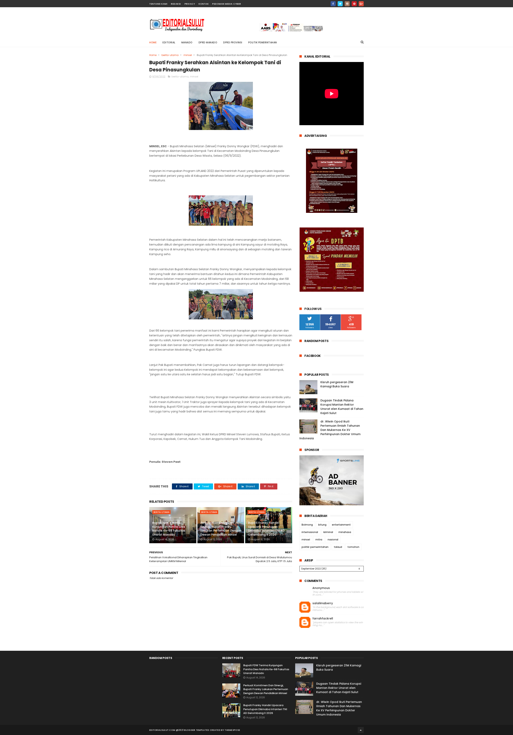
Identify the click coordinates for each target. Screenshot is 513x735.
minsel (188, 55)
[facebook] (333, 3)
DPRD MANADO (208, 42)
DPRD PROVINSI (232, 42)
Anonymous (321, 588)
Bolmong (307, 524)
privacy (190, 3)
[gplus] (361, 3)
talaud (338, 547)
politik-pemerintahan (315, 547)
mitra (318, 539)
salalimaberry (322, 603)
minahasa (344, 532)
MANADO (187, 42)
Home (153, 42)
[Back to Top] (361, 730)
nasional (333, 539)
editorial (169, 42)
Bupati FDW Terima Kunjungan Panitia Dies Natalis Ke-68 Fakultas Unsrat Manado (168, 529)
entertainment (341, 524)
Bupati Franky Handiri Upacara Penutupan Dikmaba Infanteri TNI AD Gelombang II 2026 (266, 529)
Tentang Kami (158, 3)
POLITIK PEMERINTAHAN (262, 42)
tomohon (353, 547)
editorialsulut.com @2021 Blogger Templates (179, 730)
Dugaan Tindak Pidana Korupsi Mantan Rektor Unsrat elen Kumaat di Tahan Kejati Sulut (341, 406)
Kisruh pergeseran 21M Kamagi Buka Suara (336, 384)
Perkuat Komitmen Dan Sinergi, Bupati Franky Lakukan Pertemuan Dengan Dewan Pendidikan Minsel (220, 529)
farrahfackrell (322, 618)
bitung (322, 524)
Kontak (204, 3)
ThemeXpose (232, 730)
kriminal (328, 532)
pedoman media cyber (226, 3)
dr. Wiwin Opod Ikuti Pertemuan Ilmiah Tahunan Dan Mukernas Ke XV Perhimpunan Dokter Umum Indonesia (330, 429)
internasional (310, 532)
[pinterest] (354, 3)
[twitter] (340, 3)
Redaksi (176, 3)
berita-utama (170, 55)
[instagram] (347, 3)
